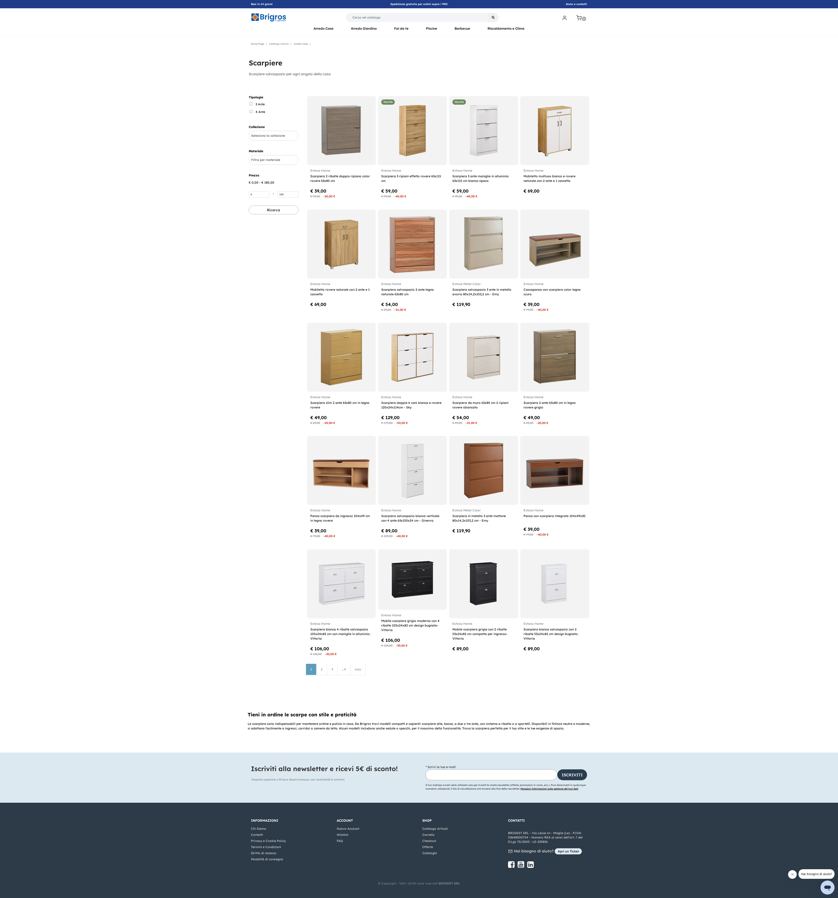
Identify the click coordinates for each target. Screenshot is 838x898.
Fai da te (401, 28)
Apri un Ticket (568, 851)
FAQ (340, 841)
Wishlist (342, 835)
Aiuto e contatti (576, 4)
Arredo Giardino (364, 28)
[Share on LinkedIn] (530, 866)
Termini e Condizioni (266, 847)
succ (358, 669)
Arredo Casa (323, 28)
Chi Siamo (258, 829)
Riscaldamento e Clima (506, 28)
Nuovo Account (348, 829)
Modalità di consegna (267, 859)
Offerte (427, 847)
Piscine (431, 28)
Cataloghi (429, 853)
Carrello (428, 835)
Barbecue (462, 28)
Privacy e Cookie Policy (268, 841)
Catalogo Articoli (435, 829)
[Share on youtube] (521, 866)
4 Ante (260, 112)
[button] (493, 17)
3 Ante (260, 104)
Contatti (257, 835)
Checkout (429, 841)
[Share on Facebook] (511, 866)
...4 (344, 669)
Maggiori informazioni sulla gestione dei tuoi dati (549, 788)
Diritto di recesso (263, 853)
